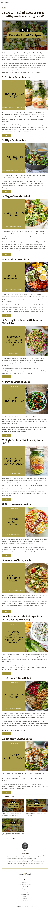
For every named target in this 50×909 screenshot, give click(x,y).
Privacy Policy (25, 886)
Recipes (4, 7)
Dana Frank (6, 18)
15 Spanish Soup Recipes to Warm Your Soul (36, 814)
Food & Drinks (25, 894)
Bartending (25, 892)
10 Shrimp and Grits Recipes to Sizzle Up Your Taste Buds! (11, 814)
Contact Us (25, 882)
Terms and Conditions (25, 884)
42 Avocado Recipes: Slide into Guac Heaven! (13, 834)
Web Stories (25, 900)
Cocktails (25, 896)
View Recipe (7, 135)
